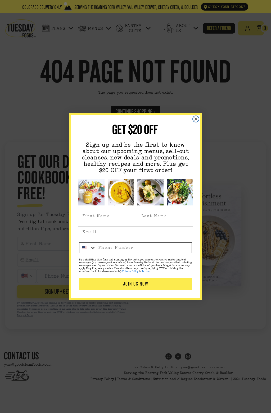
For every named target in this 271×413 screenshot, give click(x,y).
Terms (145, 271)
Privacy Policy (130, 271)
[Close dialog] (196, 119)
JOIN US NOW (135, 284)
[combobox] (87, 248)
